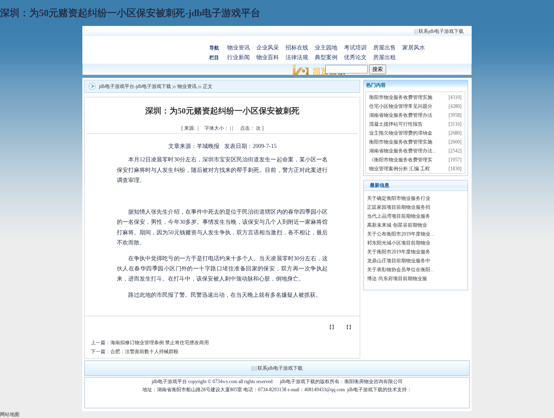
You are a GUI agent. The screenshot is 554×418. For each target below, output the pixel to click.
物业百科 (267, 57)
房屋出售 (384, 48)
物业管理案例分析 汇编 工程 (399, 168)
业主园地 (326, 48)
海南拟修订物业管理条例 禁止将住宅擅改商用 (159, 342)
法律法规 (297, 57)
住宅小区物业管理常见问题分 (400, 106)
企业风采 (267, 48)
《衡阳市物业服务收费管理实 (400, 160)
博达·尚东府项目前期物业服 (397, 278)
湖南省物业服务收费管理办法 (400, 115)
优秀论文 (355, 57)
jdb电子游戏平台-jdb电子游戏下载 (135, 86)
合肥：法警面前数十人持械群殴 (144, 351)
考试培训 (355, 48)
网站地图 (9, 414)
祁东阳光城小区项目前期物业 (398, 243)
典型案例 (326, 57)
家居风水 (413, 48)
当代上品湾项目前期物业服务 (398, 216)
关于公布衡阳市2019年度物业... (400, 234)
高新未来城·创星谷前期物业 (397, 225)
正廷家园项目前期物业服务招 (398, 207)
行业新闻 (238, 57)
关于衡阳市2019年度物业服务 (398, 252)
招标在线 (297, 48)
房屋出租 (384, 57)
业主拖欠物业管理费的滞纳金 (400, 133)
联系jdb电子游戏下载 (441, 31)
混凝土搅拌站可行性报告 (396, 124)
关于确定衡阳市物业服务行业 (398, 198)
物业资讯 (238, 48)
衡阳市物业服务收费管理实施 (400, 97)
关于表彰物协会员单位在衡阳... (400, 269)
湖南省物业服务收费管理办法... (402, 151)
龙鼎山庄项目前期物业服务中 (398, 261)
